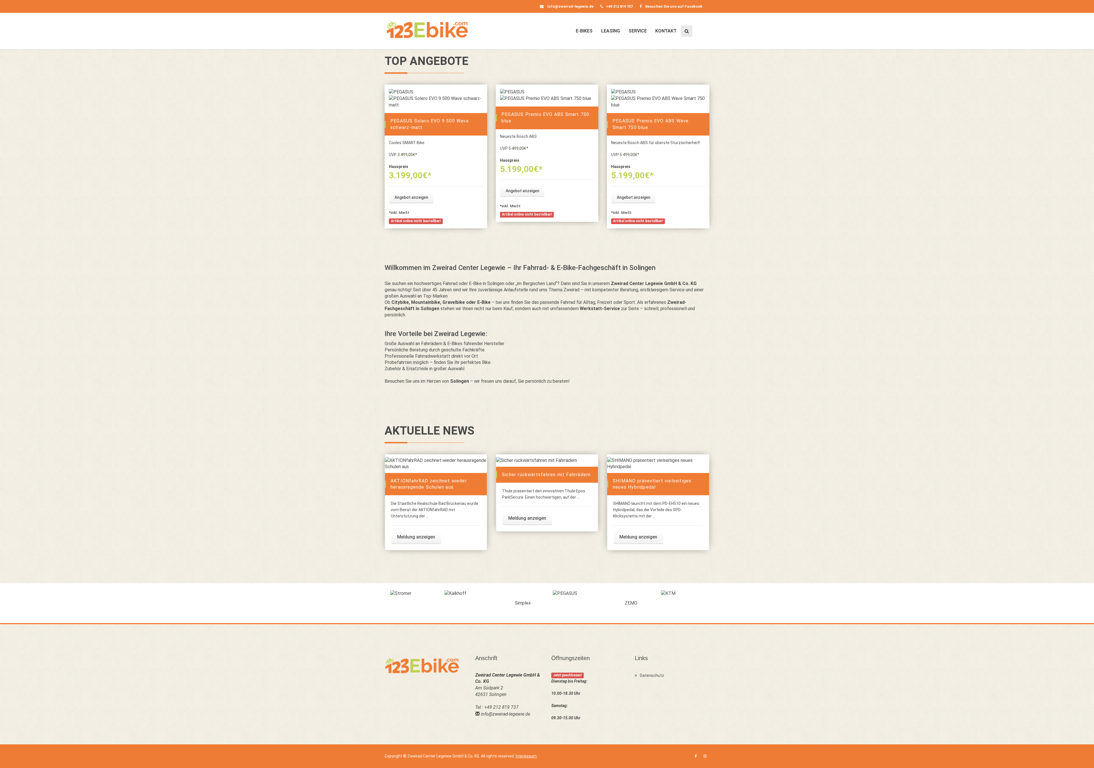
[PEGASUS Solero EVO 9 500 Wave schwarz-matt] (436, 101)
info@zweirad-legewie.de (569, 6)
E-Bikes (584, 31)
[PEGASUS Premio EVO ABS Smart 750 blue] (547, 98)
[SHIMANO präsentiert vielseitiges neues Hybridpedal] (658, 463)
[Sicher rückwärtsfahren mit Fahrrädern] (547, 460)
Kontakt (666, 31)
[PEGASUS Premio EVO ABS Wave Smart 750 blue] (658, 101)
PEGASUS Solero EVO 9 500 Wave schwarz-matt (429, 124)
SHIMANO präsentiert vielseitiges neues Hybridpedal (652, 484)
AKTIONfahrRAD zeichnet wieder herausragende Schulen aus (429, 484)
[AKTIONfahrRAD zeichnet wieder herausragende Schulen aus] (436, 463)
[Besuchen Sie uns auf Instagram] (705, 756)
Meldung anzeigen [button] (416, 537)
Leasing (610, 31)
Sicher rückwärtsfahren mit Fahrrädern (546, 474)
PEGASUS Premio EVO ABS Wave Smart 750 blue (651, 124)
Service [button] (637, 31)
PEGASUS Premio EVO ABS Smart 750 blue (545, 118)
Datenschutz (652, 675)
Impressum (526, 756)
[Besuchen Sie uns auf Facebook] (695, 756)
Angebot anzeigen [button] (411, 197)
